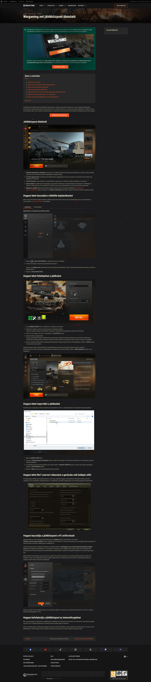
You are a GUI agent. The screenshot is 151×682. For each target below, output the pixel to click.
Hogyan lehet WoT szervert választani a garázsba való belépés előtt (46, 92)
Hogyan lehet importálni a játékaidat (37, 89)
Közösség (81, 5)
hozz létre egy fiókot (37, 201)
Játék (41, 5)
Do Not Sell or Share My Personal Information (83, 659)
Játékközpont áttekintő (34, 82)
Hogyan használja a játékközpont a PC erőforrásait (41, 94)
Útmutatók (50, 5)
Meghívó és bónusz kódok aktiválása (84, 639)
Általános (39, 13)
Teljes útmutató (32, 13)
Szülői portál (55, 662)
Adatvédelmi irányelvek (58, 659)
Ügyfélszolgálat (28, 656)
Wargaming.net (50, 678)
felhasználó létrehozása (144, 1)
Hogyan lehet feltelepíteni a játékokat (38, 87)
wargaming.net (30, 675)
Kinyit (26, 78)
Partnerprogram (28, 662)
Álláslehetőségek (74, 656)
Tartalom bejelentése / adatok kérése (35, 666)
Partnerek (26, 659)
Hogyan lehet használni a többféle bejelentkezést (41, 84)
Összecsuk (27, 100)
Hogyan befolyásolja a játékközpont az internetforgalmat (43, 97)
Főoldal (25, 13)
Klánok (61, 5)
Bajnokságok (72, 5)
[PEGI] (119, 674)
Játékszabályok (55, 666)
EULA (52, 656)
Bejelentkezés (133, 1)
